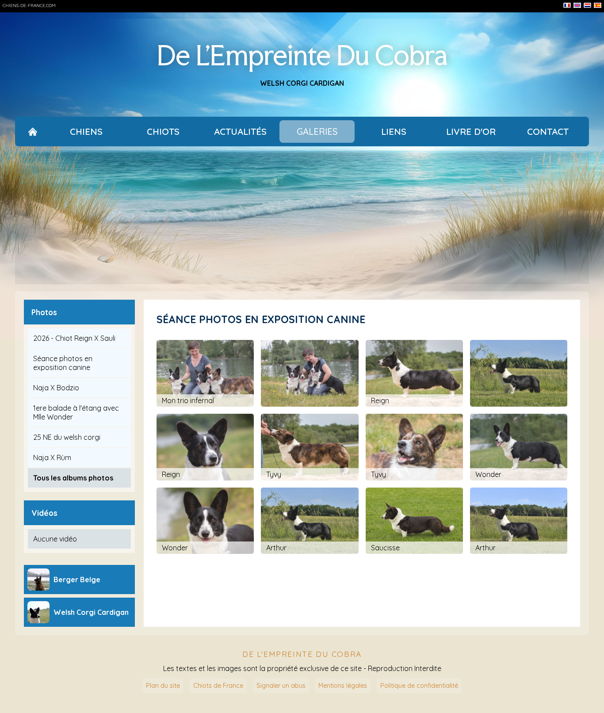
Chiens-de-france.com (29, 5)
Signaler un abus (281, 686)
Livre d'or (471, 131)
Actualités (240, 131)
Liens (393, 131)
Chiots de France (218, 686)
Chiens (86, 131)
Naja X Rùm (52, 457)
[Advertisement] (302, 219)
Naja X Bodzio (56, 387)
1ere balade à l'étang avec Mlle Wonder (76, 412)
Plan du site (163, 686)
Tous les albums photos (73, 477)
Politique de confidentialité (419, 686)
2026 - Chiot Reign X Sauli (74, 338)
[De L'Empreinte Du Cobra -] (309, 373)
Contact (548, 131)
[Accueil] (33, 131)
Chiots (163, 131)
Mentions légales (342, 686)
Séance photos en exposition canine (62, 363)
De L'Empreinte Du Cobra (302, 55)
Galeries (317, 131)
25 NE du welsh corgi (66, 437)
